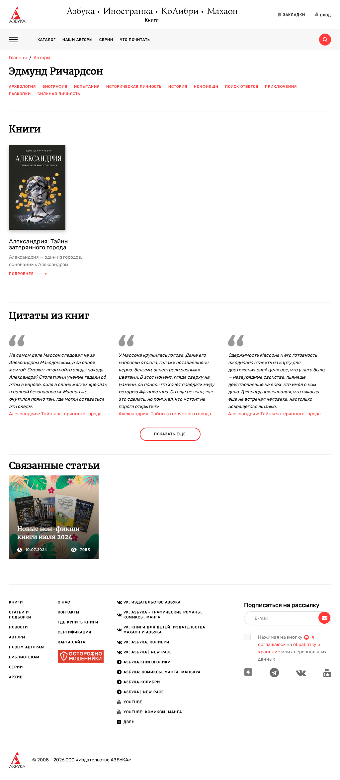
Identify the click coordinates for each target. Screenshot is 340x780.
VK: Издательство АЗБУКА (152, 602)
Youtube (133, 702)
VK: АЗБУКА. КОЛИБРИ (146, 642)
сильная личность (59, 94)
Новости (18, 627)
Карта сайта (71, 642)
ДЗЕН (129, 722)
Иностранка (127, 11)
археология (22, 86)
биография (54, 86)
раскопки (20, 94)
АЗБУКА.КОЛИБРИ (142, 682)
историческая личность (134, 86)
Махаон (222, 11)
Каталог (47, 40)
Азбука (80, 11)
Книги (152, 20)
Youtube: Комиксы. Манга (153, 712)
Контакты (68, 612)
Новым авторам (26, 647)
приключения (281, 86)
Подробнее (21, 274)
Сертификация (74, 632)
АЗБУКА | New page (144, 692)
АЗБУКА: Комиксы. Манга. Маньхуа (162, 672)
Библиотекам (24, 657)
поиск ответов (241, 86)
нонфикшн (206, 86)
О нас (64, 602)
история (177, 86)
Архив (16, 677)
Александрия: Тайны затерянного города (39, 244)
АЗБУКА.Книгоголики (147, 662)
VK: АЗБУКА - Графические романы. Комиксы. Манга (163, 614)
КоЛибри (179, 11)
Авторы (17, 637)
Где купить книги (78, 622)
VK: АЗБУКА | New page (148, 652)
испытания (87, 86)
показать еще (170, 434)
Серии (106, 40)
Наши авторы (77, 40)
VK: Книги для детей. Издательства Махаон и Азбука (164, 629)
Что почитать (135, 40)
